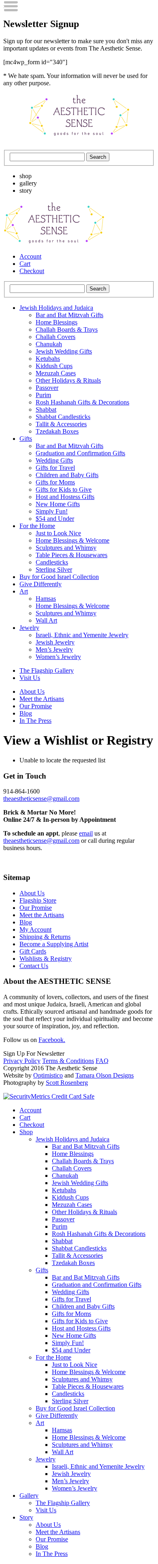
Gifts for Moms (55, 482)
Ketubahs (48, 358)
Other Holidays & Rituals (68, 380)
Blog (25, 713)
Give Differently (40, 584)
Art (23, 591)
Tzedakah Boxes (57, 431)
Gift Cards (32, 951)
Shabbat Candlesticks (63, 416)
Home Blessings (56, 322)
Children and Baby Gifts (67, 475)
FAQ (102, 1060)
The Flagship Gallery (46, 670)
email (86, 833)
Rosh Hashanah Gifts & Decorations (82, 402)
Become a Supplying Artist (53, 944)
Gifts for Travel (55, 467)
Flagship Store (37, 900)
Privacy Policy (22, 1060)
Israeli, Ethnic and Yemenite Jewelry (82, 634)
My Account (35, 929)
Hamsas (46, 598)
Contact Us (33, 965)
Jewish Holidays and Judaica (56, 307)
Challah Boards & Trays (67, 329)
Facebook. (51, 1039)
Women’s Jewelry (58, 656)
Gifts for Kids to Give (64, 489)
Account (30, 256)
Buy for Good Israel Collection (59, 576)
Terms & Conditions (68, 1060)
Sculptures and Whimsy (66, 547)
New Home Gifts (58, 504)
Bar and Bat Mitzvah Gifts (69, 315)
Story (26, 1517)
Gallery (28, 1495)
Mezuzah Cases (56, 373)
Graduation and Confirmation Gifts (80, 453)
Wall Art (46, 620)
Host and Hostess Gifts (65, 496)
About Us (32, 691)
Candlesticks (52, 562)
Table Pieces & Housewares (71, 555)
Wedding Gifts (54, 460)
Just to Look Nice (58, 533)
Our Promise (35, 706)
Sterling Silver (54, 569)
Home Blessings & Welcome (72, 540)
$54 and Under (55, 518)
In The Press (35, 720)
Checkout (31, 270)
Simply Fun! (52, 511)
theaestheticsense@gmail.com (41, 798)
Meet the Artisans (41, 698)
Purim (43, 395)
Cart (24, 263)
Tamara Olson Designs (104, 1075)
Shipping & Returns (44, 936)
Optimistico (48, 1075)
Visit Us (29, 677)
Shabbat (46, 409)
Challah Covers (55, 336)
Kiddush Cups (54, 365)
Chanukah (49, 344)
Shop (26, 1131)
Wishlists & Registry (45, 958)
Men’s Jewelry (54, 649)
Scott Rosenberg (67, 1082)
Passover (47, 387)
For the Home (37, 525)
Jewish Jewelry (55, 642)
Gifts (25, 438)
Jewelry (29, 627)
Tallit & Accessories (61, 424)
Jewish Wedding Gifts (64, 351)
